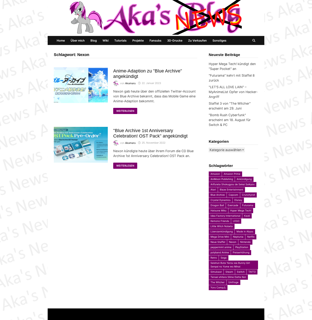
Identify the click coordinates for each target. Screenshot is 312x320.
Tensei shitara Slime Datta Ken (228, 277)
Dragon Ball (217, 205)
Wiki (106, 40)
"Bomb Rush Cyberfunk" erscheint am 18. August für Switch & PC (230, 120)
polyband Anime (220, 252)
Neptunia (238, 236)
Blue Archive (218, 194)
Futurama (247, 205)
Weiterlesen (125, 111)
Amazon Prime (232, 173)
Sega (224, 257)
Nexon (232, 241)
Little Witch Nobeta (222, 226)
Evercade (233, 205)
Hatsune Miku (218, 210)
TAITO (252, 271)
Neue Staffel (218, 241)
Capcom (233, 194)
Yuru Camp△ (218, 287)
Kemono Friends (220, 221)
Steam (229, 271)
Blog (93, 40)
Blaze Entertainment (231, 189)
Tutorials (120, 40)
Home (61, 40)
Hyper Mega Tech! (240, 210)
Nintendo (245, 241)
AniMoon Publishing (222, 179)
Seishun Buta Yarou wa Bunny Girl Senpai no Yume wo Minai (230, 264)
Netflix (251, 236)
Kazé (247, 215)
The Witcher (218, 282)
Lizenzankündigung (222, 231)
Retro (214, 257)
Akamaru (130, 83)
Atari (213, 189)
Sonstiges (219, 40)
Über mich (78, 40)
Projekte (138, 40)
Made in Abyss (245, 231)
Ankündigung (244, 179)
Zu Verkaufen (197, 40)
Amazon (215, 173)
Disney (238, 200)
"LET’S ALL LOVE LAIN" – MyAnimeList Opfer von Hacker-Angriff (233, 92)
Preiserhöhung (241, 252)
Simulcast (216, 271)
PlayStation (241, 247)
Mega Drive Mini (220, 236)
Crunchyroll (248, 194)
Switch (241, 271)
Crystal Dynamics (221, 200)
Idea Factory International (225, 215)
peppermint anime (221, 247)
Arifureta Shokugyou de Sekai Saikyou (233, 184)
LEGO (236, 221)
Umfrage (233, 282)
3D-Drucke (174, 40)
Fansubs (155, 40)
